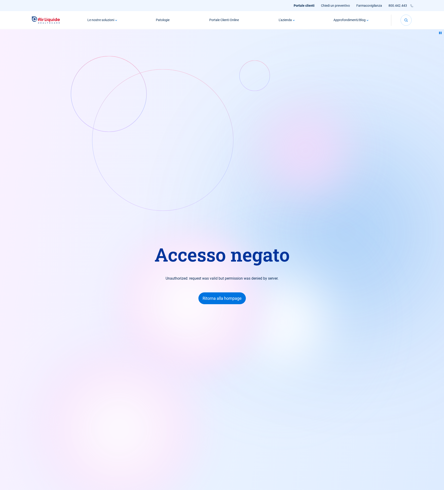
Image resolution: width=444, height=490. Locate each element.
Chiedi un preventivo (335, 5)
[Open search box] (406, 20)
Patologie (163, 20)
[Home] (46, 20)
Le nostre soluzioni (100, 20)
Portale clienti (304, 5)
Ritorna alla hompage (222, 298)
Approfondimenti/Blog (349, 20)
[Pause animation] (440, 33)
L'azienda (285, 20)
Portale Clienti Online (224, 20)
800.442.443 (397, 5)
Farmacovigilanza (369, 5)
